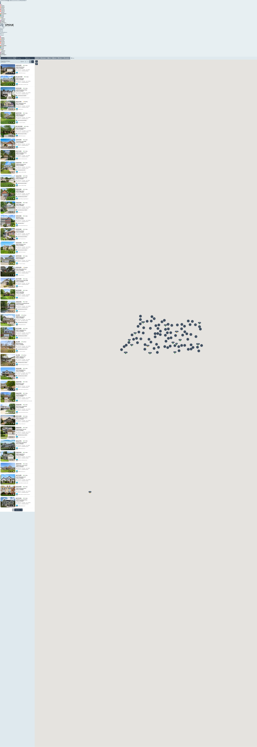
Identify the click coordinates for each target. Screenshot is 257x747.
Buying (1, 30)
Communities (3, 32)
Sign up (1, 22)
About (1, 33)
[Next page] (32, 61)
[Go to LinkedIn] (0, 3)
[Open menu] (0, 56)
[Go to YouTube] (0, 1)
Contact (2, 35)
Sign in (4, 22)
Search (1, 28)
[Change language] (1, 4)
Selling (1, 29)
